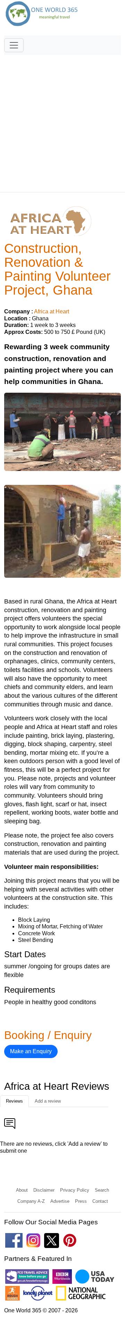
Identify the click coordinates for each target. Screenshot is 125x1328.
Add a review (48, 1101)
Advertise (59, 1201)
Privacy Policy (74, 1190)
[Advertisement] (62, 120)
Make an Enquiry (31, 1051)
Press (81, 1201)
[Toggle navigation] (14, 45)
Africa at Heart (51, 311)
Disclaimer (44, 1190)
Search (102, 1190)
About (22, 1190)
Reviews (14, 1101)
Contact (100, 1201)
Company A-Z (31, 1201)
